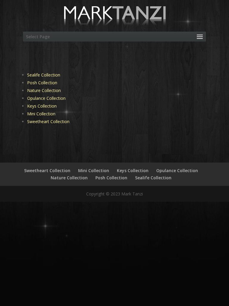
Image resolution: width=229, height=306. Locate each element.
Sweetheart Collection (48, 121)
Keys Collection (42, 106)
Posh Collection (42, 82)
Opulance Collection (46, 98)
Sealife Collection (43, 75)
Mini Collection (41, 114)
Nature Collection (44, 90)
